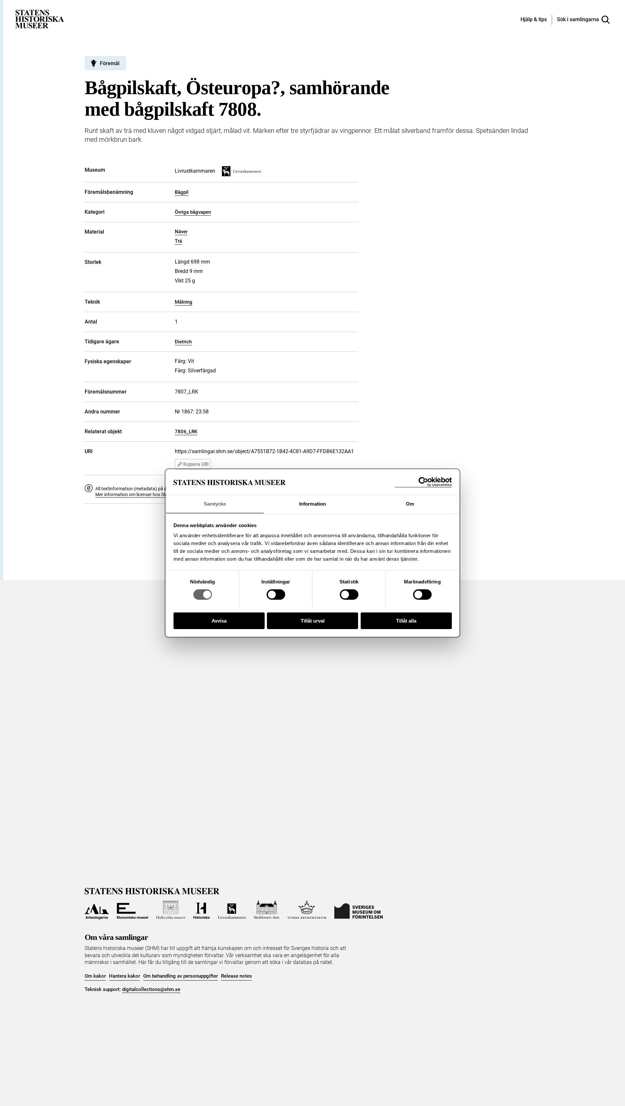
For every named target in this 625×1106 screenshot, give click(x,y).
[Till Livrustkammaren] (232, 910)
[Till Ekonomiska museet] (132, 910)
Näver (181, 232)
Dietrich (183, 342)
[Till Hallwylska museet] (170, 910)
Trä (178, 241)
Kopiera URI (196, 464)
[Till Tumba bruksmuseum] (306, 910)
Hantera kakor (124, 976)
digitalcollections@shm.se (151, 989)
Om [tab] (410, 503)
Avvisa (219, 620)
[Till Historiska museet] (201, 910)
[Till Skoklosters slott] (266, 910)
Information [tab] (312, 503)
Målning (183, 302)
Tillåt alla (406, 620)
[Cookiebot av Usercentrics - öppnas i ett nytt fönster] (423, 482)
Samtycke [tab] (215, 503)
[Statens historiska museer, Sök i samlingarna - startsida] (39, 19)
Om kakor (95, 976)
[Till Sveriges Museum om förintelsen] (358, 910)
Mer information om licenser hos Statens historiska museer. (155, 494)
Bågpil (181, 192)
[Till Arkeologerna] (97, 910)
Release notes (236, 976)
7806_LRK (186, 432)
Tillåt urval (313, 620)
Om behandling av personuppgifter (180, 976)
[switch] (276, 594)
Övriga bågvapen (193, 212)
